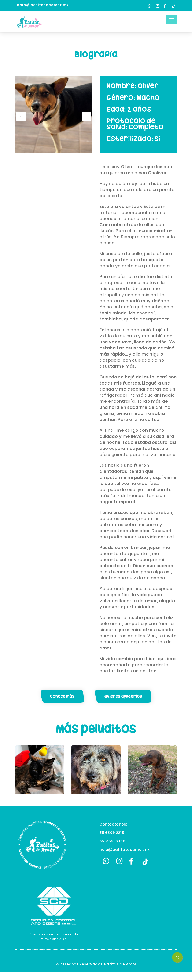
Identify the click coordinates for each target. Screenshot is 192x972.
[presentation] (21, 116)
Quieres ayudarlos (123, 696)
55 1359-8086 (112, 841)
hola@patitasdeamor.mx (125, 849)
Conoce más (62, 696)
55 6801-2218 (112, 832)
